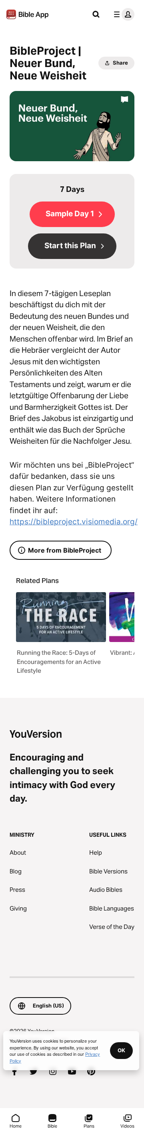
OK (121, 1050)
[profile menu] (122, 14)
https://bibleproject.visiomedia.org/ (74, 521)
